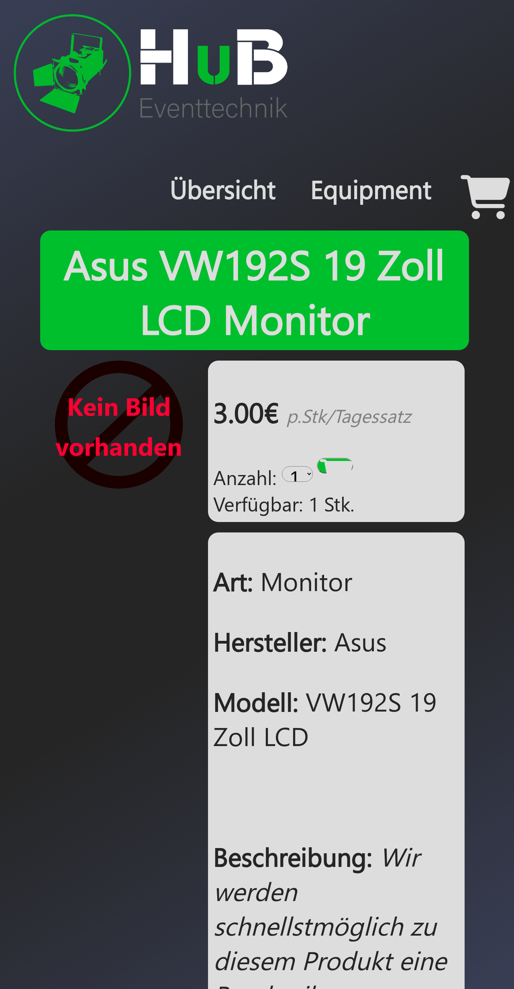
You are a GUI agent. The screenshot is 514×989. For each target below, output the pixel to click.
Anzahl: (245, 477)
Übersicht (219, 188)
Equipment (369, 188)
